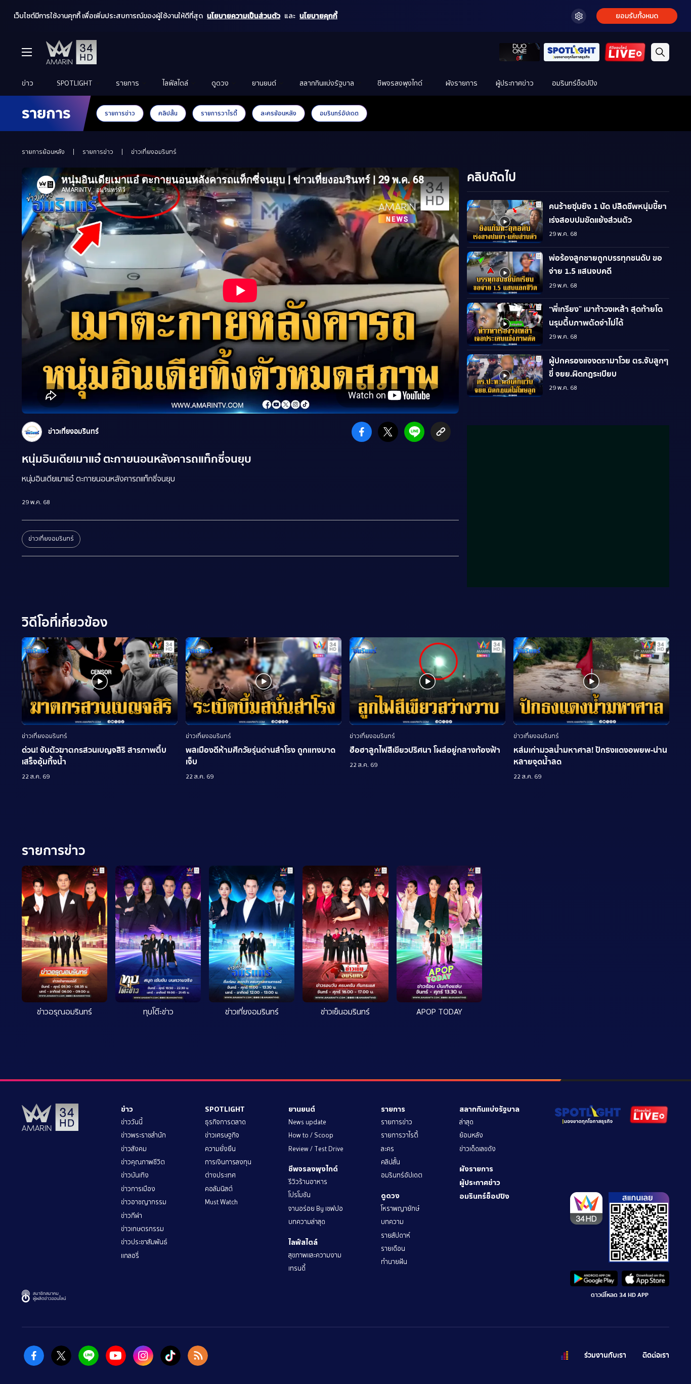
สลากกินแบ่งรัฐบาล (326, 83)
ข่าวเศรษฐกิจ (222, 1135)
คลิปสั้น (168, 113)
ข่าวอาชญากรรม (143, 1202)
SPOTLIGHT (75, 83)
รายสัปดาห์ (395, 1235)
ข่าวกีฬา (131, 1215)
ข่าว (27, 83)
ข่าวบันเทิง (135, 1175)
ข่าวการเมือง (138, 1189)
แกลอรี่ (130, 1255)
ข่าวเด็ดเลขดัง (477, 1149)
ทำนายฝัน (394, 1262)
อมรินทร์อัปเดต (339, 113)
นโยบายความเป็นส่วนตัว (243, 16)
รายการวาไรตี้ (219, 113)
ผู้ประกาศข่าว (515, 83)
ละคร (387, 1149)
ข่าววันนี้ (132, 1122)
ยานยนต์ (264, 83)
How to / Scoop (310, 1135)
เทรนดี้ (297, 1268)
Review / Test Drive (315, 1149)
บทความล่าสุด (306, 1222)
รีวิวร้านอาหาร (307, 1182)
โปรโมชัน (299, 1195)
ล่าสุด (466, 1122)
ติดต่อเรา (655, 1355)
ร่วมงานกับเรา (605, 1355)
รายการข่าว (120, 113)
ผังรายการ (462, 83)
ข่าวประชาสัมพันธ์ (144, 1242)
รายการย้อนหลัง (43, 151)
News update (307, 1122)
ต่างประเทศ (220, 1175)
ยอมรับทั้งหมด (637, 16)
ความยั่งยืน (220, 1149)
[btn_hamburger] (27, 52)
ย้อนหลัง (471, 1135)
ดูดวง (220, 83)
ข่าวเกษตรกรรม (142, 1229)
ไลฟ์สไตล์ (175, 83)
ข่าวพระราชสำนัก (143, 1135)
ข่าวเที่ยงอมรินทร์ (154, 151)
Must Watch (221, 1202)
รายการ (127, 83)
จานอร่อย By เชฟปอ (315, 1208)
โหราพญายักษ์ (400, 1208)
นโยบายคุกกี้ (318, 16)
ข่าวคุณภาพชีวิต (143, 1162)
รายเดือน (393, 1248)
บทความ (392, 1222)
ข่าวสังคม (134, 1149)
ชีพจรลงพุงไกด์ (399, 83)
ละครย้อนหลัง (278, 113)
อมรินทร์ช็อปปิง (574, 83)
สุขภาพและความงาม (314, 1255)
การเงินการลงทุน (228, 1162)
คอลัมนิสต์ (219, 1189)
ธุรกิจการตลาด (225, 1122)
